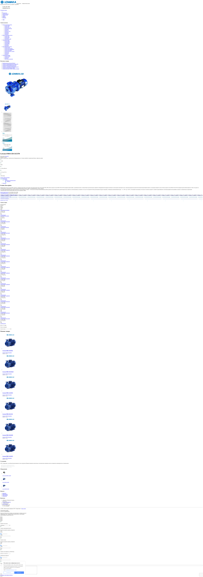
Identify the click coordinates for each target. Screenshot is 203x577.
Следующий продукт (4, 193)
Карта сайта (24, 508)
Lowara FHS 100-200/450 (4, 210)
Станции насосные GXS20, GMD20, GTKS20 (11, 68)
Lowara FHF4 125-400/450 (5, 290)
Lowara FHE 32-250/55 (8, 392)
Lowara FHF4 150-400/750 (5, 267)
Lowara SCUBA (7, 56)
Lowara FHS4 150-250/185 (5, 307)
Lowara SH (7, 33)
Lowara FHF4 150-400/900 (5, 278)
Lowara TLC (7, 52)
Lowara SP (6, 34)
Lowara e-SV (7, 36)
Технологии (5, 496)
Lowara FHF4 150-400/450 (5, 255)
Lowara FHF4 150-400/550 (5, 261)
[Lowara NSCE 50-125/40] (4, 486)
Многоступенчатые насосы (7, 35)
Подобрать (2, 575)
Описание (4, 183)
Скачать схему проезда (7, 502)
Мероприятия (5, 494)
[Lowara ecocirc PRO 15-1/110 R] (4, 473)
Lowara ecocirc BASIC (9, 48)
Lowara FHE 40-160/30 (8, 435)
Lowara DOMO (7, 41)
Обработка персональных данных (9, 466)
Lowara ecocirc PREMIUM (9, 49)
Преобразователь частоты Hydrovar (9, 63)
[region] (13, 568)
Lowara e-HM (7, 37)
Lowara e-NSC (7, 25)
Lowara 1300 (7, 40)
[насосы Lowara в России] (8, 3)
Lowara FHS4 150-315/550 (5, 238)
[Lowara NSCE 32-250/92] (4, 480)
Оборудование (5, 495)
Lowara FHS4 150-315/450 (5, 233)
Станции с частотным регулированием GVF (11, 66)
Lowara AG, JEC (8, 31)
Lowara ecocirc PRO (8, 50)
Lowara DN (7, 45)
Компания (4, 493)
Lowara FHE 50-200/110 (4, 227)
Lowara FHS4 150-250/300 (5, 221)
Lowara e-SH (7, 26)
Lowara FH (7, 32)
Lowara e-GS (7, 57)
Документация (5, 14)
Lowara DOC (7, 42)
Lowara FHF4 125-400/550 (5, 295)
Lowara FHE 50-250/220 (8, 371)
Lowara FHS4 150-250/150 (5, 301)
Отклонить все (8, 572)
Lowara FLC (7, 53)
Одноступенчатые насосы (7, 24)
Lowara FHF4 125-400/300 (5, 284)
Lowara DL (7, 44)
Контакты (4, 17)
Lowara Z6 (6, 58)
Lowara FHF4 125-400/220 (5, 273)
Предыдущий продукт (4, 192)
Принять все (19, 572)
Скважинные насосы (6, 55)
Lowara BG (7, 29)
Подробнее (8, 177)
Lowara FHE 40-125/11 (8, 414)
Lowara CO (7, 30)
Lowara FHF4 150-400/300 (5, 244)
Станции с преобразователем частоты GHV (10, 64)
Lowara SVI (7, 38)
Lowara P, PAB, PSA (8, 28)
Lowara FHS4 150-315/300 (5, 318)
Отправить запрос (3, 10)
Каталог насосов (6, 13)
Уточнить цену (3, 220)
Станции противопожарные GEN (9, 67)
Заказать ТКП (2, 177)
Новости (4, 16)
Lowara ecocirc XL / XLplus (9, 51)
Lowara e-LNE (7, 47)
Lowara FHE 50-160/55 (8, 350)
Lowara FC (7, 54)
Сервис (4, 15)
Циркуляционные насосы (7, 46)
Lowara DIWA (7, 43)
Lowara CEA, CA (8, 27)
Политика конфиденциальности (8, 465)
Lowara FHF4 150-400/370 (5, 250)
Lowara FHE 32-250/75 (8, 456)
